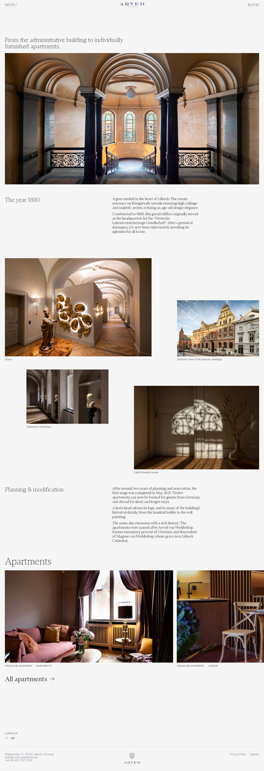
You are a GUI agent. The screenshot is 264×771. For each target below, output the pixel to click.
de (7, 738)
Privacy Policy (237, 754)
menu (11, 5)
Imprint (254, 754)
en (13, 738)
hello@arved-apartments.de (21, 757)
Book (253, 5)
